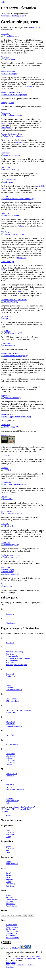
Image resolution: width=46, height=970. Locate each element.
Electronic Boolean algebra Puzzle (14, 300)
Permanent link (11, 933)
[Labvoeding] (8, 443)
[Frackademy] (8, 345)
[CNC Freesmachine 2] (7, 182)
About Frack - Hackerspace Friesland (19, 965)
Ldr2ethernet (5, 455)
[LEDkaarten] (10, 427)
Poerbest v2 (5, 543)
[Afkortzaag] (8, 59)
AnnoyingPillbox (7, 103)
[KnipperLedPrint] (16, 417)
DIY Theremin (6, 232)
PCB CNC (5, 524)
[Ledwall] (8, 499)
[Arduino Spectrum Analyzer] (12, 136)
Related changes (12, 927)
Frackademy (5, 343)
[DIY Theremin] (12, 234)
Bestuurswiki (10, 904)
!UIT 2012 (5, 34)
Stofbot (3, 584)
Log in (8, 862)
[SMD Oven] (7, 570)
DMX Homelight (7, 262)
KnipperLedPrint (7, 414)
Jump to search (20, 16)
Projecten (9, 879)
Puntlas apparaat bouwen (10, 555)
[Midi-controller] (12, 513)
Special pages (11, 929)
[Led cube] (6, 470)
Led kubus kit (6, 482)
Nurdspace (8, 140)
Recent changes (11, 906)
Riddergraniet (6, 128)
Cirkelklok (5, 213)
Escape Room (6, 316)
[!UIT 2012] (10, 36)
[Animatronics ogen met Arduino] (14, 95)
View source (10, 834)
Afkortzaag (5, 57)
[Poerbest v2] (10, 545)
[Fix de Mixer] (11, 333)
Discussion (10, 832)
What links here (11, 925)
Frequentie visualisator (9, 354)
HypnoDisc (5, 396)
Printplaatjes (10, 623)
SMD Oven (5, 567)
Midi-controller (6, 511)
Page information (12, 935)
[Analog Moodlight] (10, 74)
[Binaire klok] (10, 170)
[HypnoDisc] (11, 398)
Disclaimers (10, 967)
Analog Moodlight (8, 71)
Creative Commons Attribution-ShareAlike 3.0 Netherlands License (23, 957)
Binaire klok (5, 167)
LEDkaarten (5, 425)
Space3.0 (9, 873)
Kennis (8, 815)
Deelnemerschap (12, 899)
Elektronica (35, 27)
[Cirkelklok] (10, 215)
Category (4, 811)
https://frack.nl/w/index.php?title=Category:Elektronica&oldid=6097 (18, 808)
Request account (12, 864)
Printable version (12, 931)
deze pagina (21, 258)
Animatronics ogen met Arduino (13, 92)
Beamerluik (5, 153)
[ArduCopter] (11, 115)
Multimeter (10, 776)
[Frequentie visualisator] (14, 356)
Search (4, 910)
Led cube (4, 468)
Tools (8, 852)
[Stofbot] (6, 586)
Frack (8, 877)
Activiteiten (10, 886)
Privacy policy (11, 963)
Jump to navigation (8, 16)
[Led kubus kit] (13, 484)
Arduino (29, 86)
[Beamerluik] (10, 155)
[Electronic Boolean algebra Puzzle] (9, 302)
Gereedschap (10, 884)
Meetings (9, 897)
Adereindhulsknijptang (14, 652)
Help (3, 2)
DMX (3, 270)
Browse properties (12, 938)
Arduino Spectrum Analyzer (11, 134)
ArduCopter (5, 113)
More (8, 850)
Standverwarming (7, 572)
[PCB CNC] (8, 526)
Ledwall (4, 497)
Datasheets (10, 614)
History (8, 837)
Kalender (9, 895)
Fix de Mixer (6, 331)
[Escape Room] (6, 318)
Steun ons (9, 902)
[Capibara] (17, 199)
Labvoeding (5, 435)
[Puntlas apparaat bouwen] (9, 557)
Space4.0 (9, 875)
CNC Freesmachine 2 (9, 180)
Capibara (4, 196)
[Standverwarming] (10, 574)
